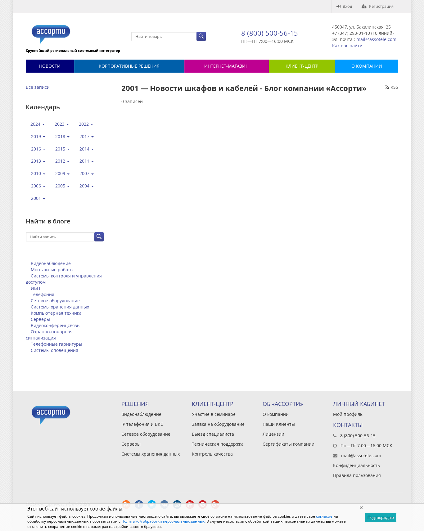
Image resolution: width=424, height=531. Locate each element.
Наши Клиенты (279, 424)
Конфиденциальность (356, 465)
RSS (394, 87)
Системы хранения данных (60, 307)
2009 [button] (60, 173)
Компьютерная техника (56, 313)
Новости (50, 66)
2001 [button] (36, 198)
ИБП (35, 288)
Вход (347, 6)
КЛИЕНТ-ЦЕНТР (302, 66)
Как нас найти (347, 45)
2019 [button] (36, 136)
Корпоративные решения (129, 66)
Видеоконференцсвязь (55, 325)
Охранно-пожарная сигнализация (49, 335)
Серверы (40, 319)
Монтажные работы (52, 269)
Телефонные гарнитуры (56, 344)
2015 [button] (60, 149)
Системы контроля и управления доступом (64, 279)
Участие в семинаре (214, 414)
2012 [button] (60, 161)
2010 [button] (36, 173)
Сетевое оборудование (55, 301)
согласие (324, 516)
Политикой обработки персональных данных (163, 521)
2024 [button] (36, 124)
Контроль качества (212, 454)
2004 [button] (85, 186)
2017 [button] (85, 136)
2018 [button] (60, 136)
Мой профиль (348, 414)
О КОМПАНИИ (366, 66)
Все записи (38, 87)
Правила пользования (357, 475)
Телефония (42, 294)
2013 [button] (36, 161)
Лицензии (273, 434)
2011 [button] (85, 161)
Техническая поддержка (218, 444)
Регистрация (381, 6)
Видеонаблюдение (51, 263)
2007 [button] (85, 173)
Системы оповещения (54, 350)
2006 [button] (36, 186)
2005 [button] (60, 186)
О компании (276, 414)
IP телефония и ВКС (142, 424)
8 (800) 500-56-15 (269, 33)
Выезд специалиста (213, 434)
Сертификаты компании (288, 444)
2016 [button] (36, 149)
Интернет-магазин (226, 66)
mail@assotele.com (376, 39)
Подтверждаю (381, 517)
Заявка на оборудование (218, 424)
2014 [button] (85, 149)
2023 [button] (60, 124)
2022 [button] (84, 124)
